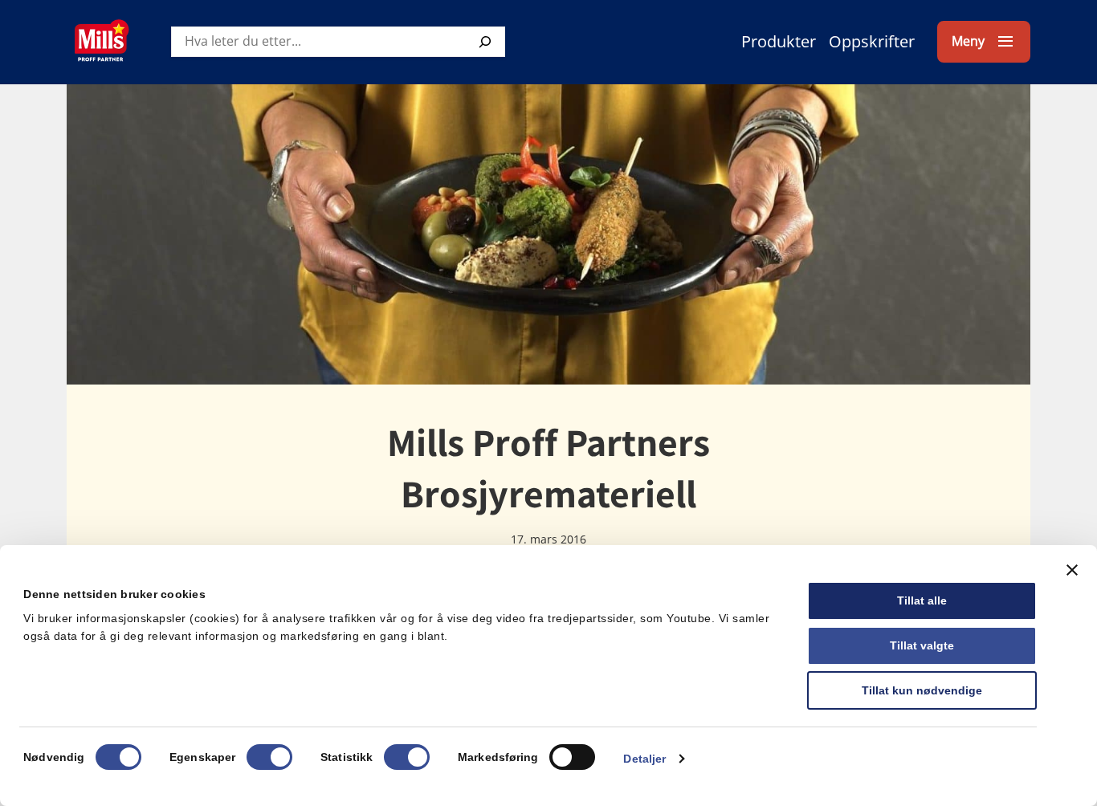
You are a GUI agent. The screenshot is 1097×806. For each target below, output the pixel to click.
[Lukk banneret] (1072, 570)
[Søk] (485, 42)
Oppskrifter (872, 41)
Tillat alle (922, 600)
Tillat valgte (922, 645)
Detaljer (644, 758)
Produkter (778, 41)
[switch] (269, 757)
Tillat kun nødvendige (922, 690)
